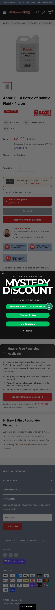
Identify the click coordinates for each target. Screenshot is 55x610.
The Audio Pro (27, 315)
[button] (49, 306)
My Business (27, 324)
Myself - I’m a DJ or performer (27, 306)
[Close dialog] (3, 272)
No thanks (27, 330)
